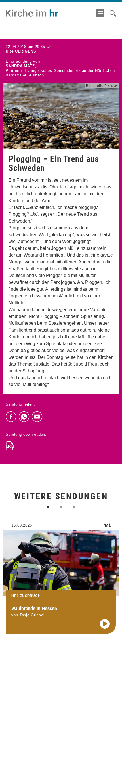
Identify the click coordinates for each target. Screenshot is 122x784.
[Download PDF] (10, 445)
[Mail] (37, 416)
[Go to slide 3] (74, 507)
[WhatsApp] (24, 416)
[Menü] (100, 13)
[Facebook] (11, 416)
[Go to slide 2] (61, 507)
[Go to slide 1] (48, 507)
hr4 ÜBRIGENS (21, 51)
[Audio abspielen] (105, 624)
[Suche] (113, 13)
